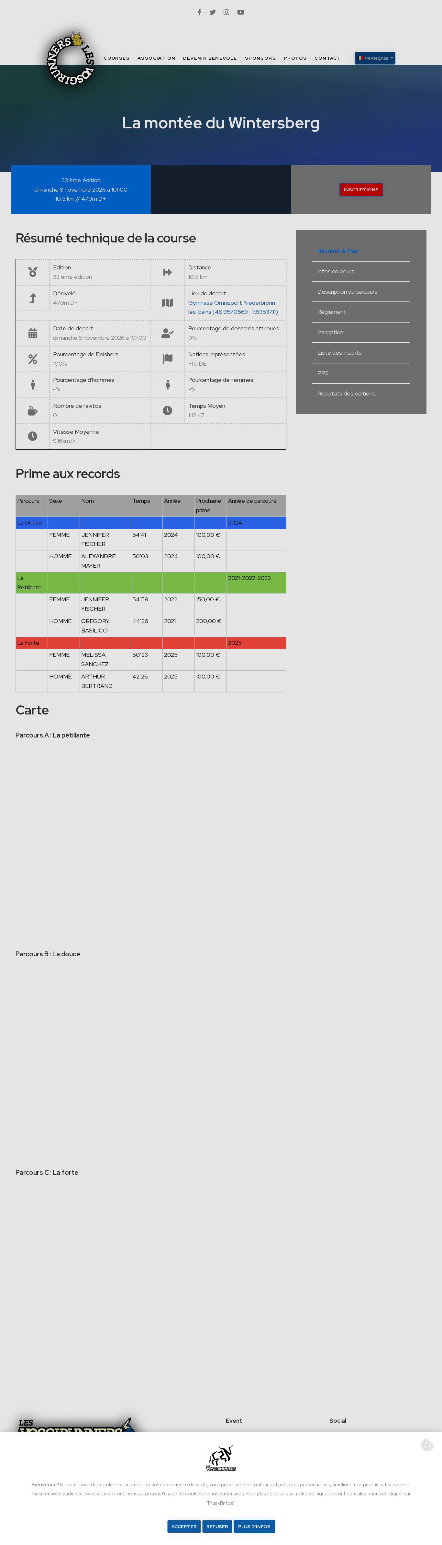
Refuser (217, 1526)
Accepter (184, 1526)
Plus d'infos (254, 1526)
